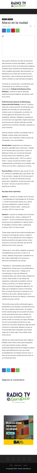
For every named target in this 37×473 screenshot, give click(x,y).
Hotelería (10, 19)
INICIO (11, 465)
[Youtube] (29, 459)
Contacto (25, 465)
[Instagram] (13, 459)
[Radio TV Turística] (18, 4)
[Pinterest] (13, 30)
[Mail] (19, 459)
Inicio (3, 16)
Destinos (9, 16)
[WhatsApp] (18, 30)
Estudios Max (18, 470)
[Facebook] (4, 30)
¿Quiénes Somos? (18, 465)
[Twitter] (8, 30)
